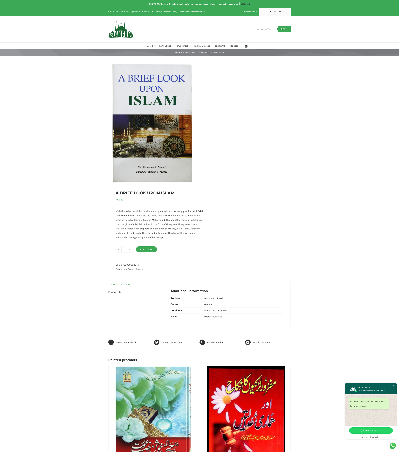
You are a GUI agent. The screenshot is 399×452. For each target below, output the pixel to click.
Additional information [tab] (120, 284)
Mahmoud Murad (213, 298)
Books (131, 269)
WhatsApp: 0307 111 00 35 (120, 11)
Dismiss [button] (245, 3)
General (139, 269)
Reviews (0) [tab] (114, 292)
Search (284, 29)
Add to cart (146, 249)
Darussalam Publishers (216, 310)
